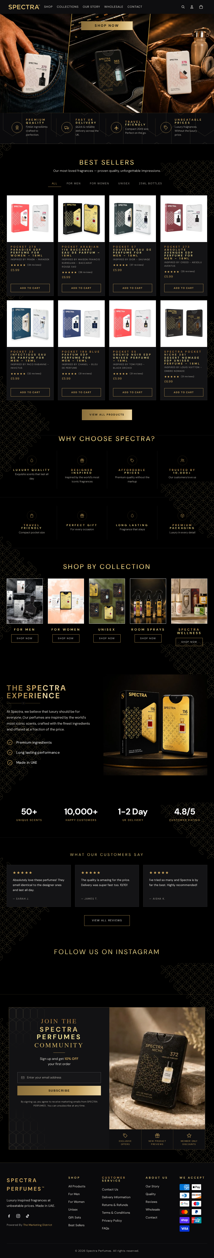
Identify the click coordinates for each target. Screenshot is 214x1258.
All (55, 183)
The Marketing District (37, 1225)
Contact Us (110, 1189)
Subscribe (59, 1090)
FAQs (105, 1228)
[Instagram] (18, 1216)
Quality (151, 1194)
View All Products (106, 414)
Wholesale (153, 1209)
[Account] (191, 6)
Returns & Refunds (115, 1205)
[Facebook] (9, 1216)
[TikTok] (27, 1216)
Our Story (152, 1186)
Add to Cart (30, 288)
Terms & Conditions (116, 1213)
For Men (74, 183)
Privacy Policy (112, 1220)
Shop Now (107, 25)
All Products (76, 1186)
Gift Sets (74, 1217)
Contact (151, 1217)
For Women (99, 183)
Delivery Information (116, 1197)
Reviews (151, 1202)
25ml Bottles (150, 183)
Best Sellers (76, 1225)
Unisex (124, 183)
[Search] (183, 6)
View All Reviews (107, 920)
